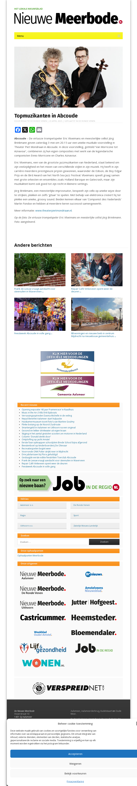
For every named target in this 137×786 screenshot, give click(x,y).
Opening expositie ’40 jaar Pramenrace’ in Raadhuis (47, 409)
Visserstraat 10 (21, 713)
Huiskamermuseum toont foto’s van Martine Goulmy (48, 421)
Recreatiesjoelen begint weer (36, 448)
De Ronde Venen (86, 121)
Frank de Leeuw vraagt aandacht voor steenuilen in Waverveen (34, 290)
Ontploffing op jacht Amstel (36, 439)
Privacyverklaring (75, 781)
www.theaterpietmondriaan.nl (53, 210)
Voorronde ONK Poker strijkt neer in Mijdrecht (45, 451)
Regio (23, 515)
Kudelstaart (106, 710)
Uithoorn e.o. (26, 525)
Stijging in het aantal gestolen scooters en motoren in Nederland (54, 433)
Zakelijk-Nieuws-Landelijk (85, 525)
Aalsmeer (75, 710)
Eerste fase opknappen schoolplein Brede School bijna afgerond (54, 442)
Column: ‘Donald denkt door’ (36, 436)
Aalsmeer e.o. (27, 505)
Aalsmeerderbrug (90, 710)
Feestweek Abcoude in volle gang (33, 333)
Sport (76, 515)
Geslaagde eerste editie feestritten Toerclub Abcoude (49, 457)
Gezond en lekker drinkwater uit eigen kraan (44, 430)
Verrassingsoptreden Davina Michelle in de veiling (47, 415)
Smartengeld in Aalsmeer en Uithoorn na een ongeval (49, 427)
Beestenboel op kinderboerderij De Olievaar (44, 445)
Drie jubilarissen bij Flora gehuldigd (40, 454)
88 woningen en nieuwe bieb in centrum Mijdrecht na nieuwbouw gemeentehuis (93, 335)
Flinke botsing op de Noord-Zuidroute (41, 424)
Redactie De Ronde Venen (34, 121)
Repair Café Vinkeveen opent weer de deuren (92, 290)
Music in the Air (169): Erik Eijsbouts (39, 412)
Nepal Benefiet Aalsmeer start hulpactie (42, 418)
